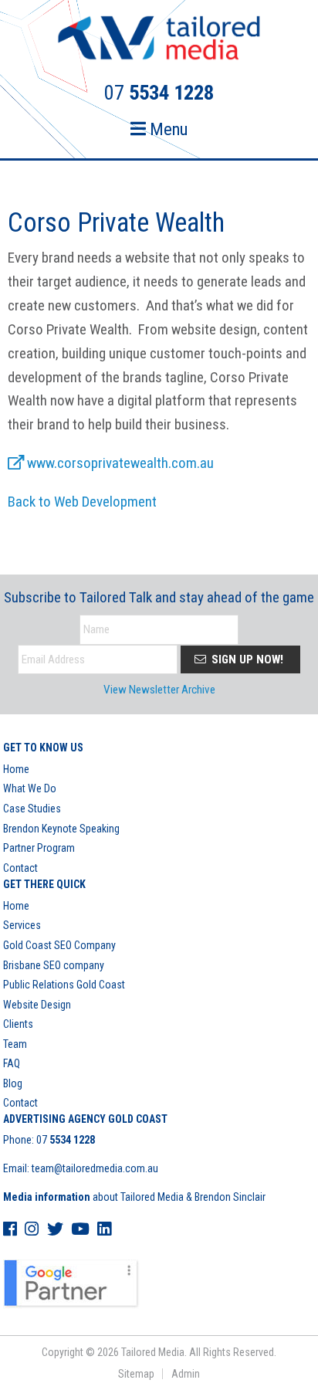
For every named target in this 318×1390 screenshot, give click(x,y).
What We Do (29, 788)
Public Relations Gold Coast (64, 984)
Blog (12, 1083)
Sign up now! (245, 659)
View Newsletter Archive (159, 690)
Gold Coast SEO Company (59, 945)
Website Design (37, 1004)
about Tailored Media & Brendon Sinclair (134, 1197)
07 (65, 1140)
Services (22, 925)
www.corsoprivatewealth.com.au (119, 463)
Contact (20, 868)
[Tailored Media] (159, 40)
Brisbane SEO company (53, 965)
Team (15, 1044)
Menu (167, 129)
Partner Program (39, 848)
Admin (185, 1373)
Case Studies (32, 808)
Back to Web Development (82, 501)
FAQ (11, 1063)
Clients (18, 1024)
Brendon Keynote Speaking (61, 828)
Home (16, 769)
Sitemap (136, 1373)
